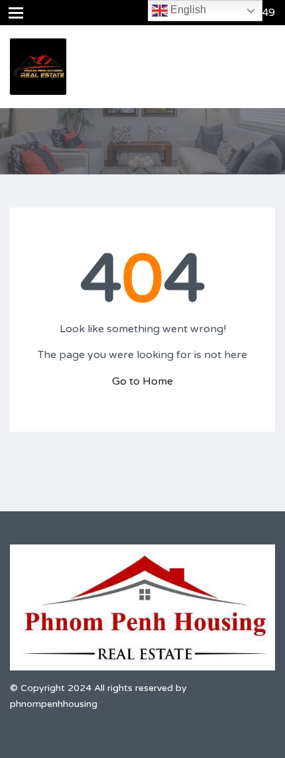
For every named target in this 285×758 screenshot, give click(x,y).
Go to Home (142, 381)
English (187, 9)
